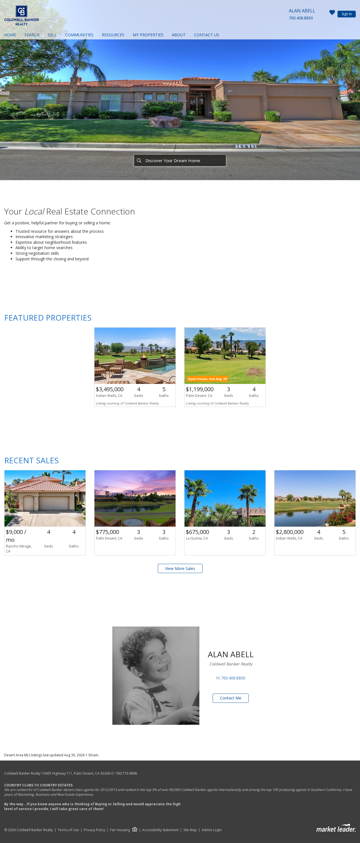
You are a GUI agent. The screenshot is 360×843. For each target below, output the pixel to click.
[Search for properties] (139, 160)
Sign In (347, 14)
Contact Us (206, 34)
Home (10, 34)
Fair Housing (120, 830)
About (179, 34)
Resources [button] (113, 34)
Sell (52, 34)
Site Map (190, 830)
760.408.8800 (301, 18)
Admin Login (212, 830)
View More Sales (180, 568)
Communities (79, 34)
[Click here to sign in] (332, 14)
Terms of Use (68, 830)
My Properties (148, 34)
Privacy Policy (94, 830)
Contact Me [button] (230, 698)
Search (31, 34)
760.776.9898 (126, 773)
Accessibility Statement (160, 830)
